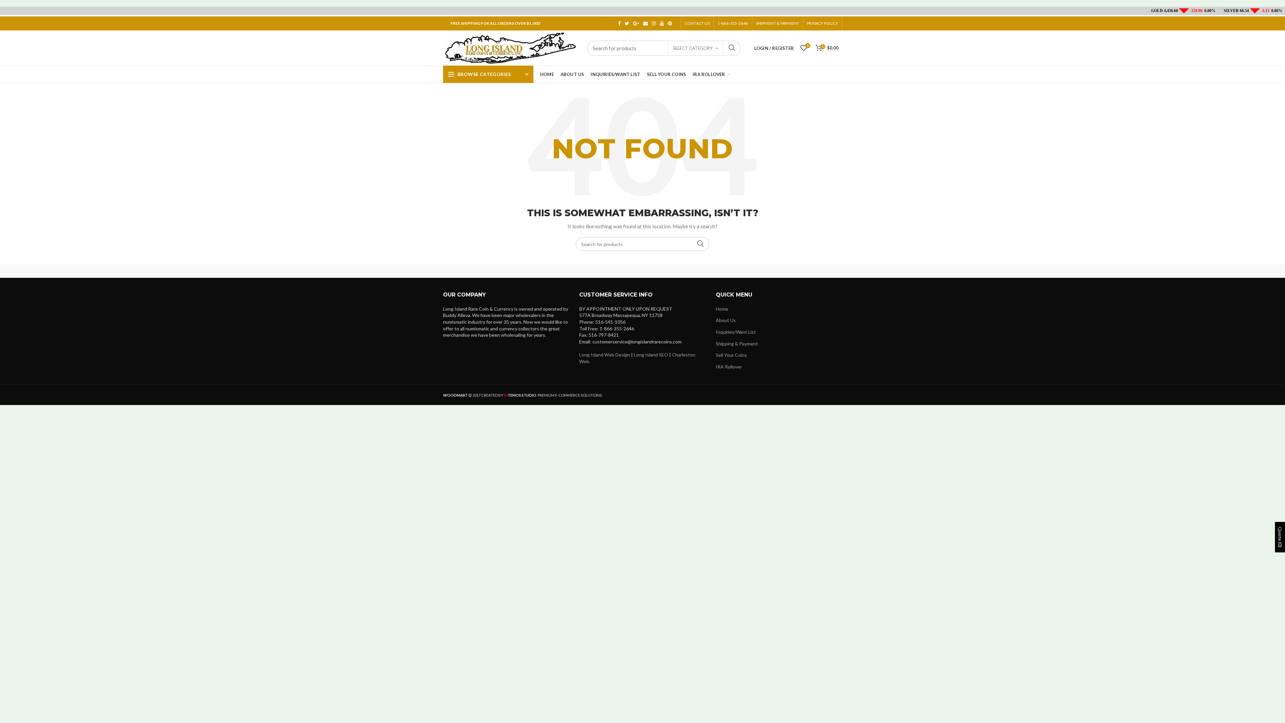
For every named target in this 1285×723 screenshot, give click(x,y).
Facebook (619, 23)
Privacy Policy (822, 23)
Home (722, 309)
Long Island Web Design (604, 354)
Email (645, 23)
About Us (726, 320)
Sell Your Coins (731, 355)
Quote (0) (1280, 537)
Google (636, 23)
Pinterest (670, 23)
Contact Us (697, 23)
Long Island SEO (651, 354)
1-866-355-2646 (732, 23)
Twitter (627, 23)
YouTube (662, 23)
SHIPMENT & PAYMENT (777, 23)
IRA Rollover (729, 367)
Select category (692, 48)
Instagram (654, 23)
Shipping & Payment (737, 343)
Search (731, 48)
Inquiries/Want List (736, 332)
